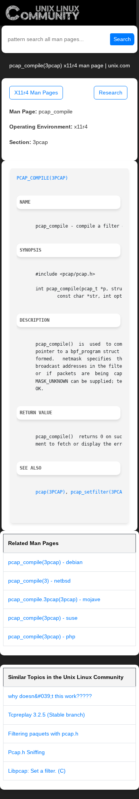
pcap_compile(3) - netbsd (39, 581)
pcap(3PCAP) (50, 492)
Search (122, 39)
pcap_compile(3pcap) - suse (43, 618)
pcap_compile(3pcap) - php (41, 636)
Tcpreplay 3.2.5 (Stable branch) (46, 715)
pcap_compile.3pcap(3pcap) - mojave (54, 599)
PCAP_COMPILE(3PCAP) (42, 178)
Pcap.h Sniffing (26, 752)
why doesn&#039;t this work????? (50, 696)
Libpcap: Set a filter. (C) (37, 771)
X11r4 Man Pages (36, 92)
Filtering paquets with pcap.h (43, 733)
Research (110, 92)
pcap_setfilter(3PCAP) (99, 492)
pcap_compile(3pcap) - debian (45, 562)
